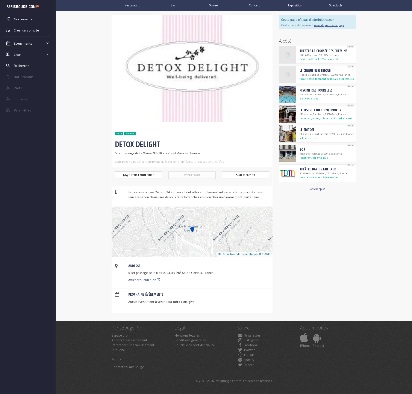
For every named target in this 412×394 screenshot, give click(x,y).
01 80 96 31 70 (247, 175)
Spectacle (335, 5)
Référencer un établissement (133, 345)
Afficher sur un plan (142, 280)
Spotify (248, 360)
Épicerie (130, 133)
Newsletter (251, 335)
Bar (172, 5)
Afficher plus (317, 189)
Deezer (248, 364)
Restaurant (132, 5)
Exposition (295, 5)
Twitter (249, 350)
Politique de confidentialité (194, 345)
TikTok (248, 355)
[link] (317, 55)
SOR (302, 149)
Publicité (118, 350)
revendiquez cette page (329, 25)
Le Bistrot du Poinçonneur (320, 110)
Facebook (250, 345)
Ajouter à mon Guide (140, 175)
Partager (193, 175)
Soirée (213, 5)
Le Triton (307, 129)
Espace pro (120, 335)
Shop (119, 133)
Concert (254, 5)
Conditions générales (190, 340)
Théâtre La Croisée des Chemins (323, 50)
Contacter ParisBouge (128, 367)
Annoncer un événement (129, 340)
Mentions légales (187, 335)
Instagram (251, 340)
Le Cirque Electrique (315, 70)
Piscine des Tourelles (316, 90)
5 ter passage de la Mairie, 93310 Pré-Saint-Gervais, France (170, 273)
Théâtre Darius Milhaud (318, 169)
